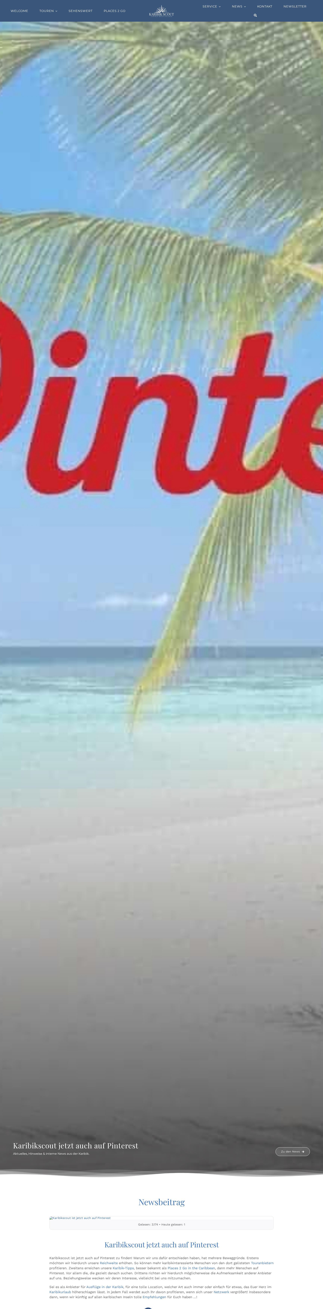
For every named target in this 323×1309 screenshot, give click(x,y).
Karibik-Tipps (123, 1268)
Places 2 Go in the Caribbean (191, 1268)
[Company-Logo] (161, 6)
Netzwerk (221, 1292)
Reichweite (109, 1263)
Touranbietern (262, 1263)
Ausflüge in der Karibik (104, 1287)
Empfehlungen (154, 1297)
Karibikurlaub (60, 1292)
